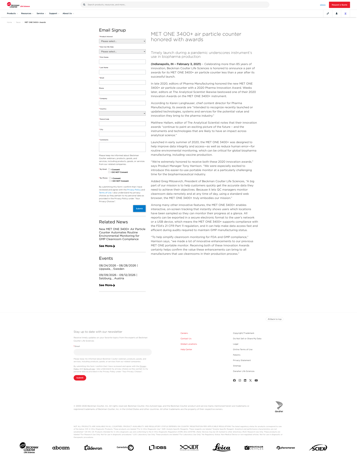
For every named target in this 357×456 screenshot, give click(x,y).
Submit (139, 208)
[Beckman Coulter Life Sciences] (18, 5)
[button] (84, 4)
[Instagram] (240, 381)
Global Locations (189, 344)
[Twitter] (250, 381)
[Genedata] (125, 448)
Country (102, 109)
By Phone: (103, 178)
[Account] (336, 13)
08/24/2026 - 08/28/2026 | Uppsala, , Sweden (118, 267)
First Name (103, 57)
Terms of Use (105, 193)
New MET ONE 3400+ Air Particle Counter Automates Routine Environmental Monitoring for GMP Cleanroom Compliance (122, 234)
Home (9, 22)
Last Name (103, 67)
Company (103, 98)
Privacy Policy (134, 190)
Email (101, 78)
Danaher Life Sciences (244, 371)
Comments (103, 140)
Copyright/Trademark (243, 333)
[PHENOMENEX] (286, 448)
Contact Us (186, 338)
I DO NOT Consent (119, 172)
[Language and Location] (345, 13)
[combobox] (175, 4)
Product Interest (106, 37)
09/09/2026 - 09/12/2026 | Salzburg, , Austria (118, 276)
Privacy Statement (242, 360)
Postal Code (104, 119)
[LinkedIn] (245, 381)
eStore (322, 5)
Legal (235, 344)
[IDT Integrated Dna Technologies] (189, 448)
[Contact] (327, 13)
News (18, 22)
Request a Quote (339, 5)
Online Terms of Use (242, 349)
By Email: (103, 169)
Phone (101, 88)
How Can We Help (106, 47)
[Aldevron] (93, 448)
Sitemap (237, 366)
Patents (236, 355)
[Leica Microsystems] (221, 448)
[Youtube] (256, 381)
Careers (184, 333)
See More (105, 246)
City (101, 129)
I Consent (115, 170)
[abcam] (61, 448)
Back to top (276, 319)
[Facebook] (234, 381)
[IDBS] (157, 448)
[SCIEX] (318, 448)
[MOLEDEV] (254, 448)
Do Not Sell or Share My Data (247, 338)
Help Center (186, 349)
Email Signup (112, 30)
